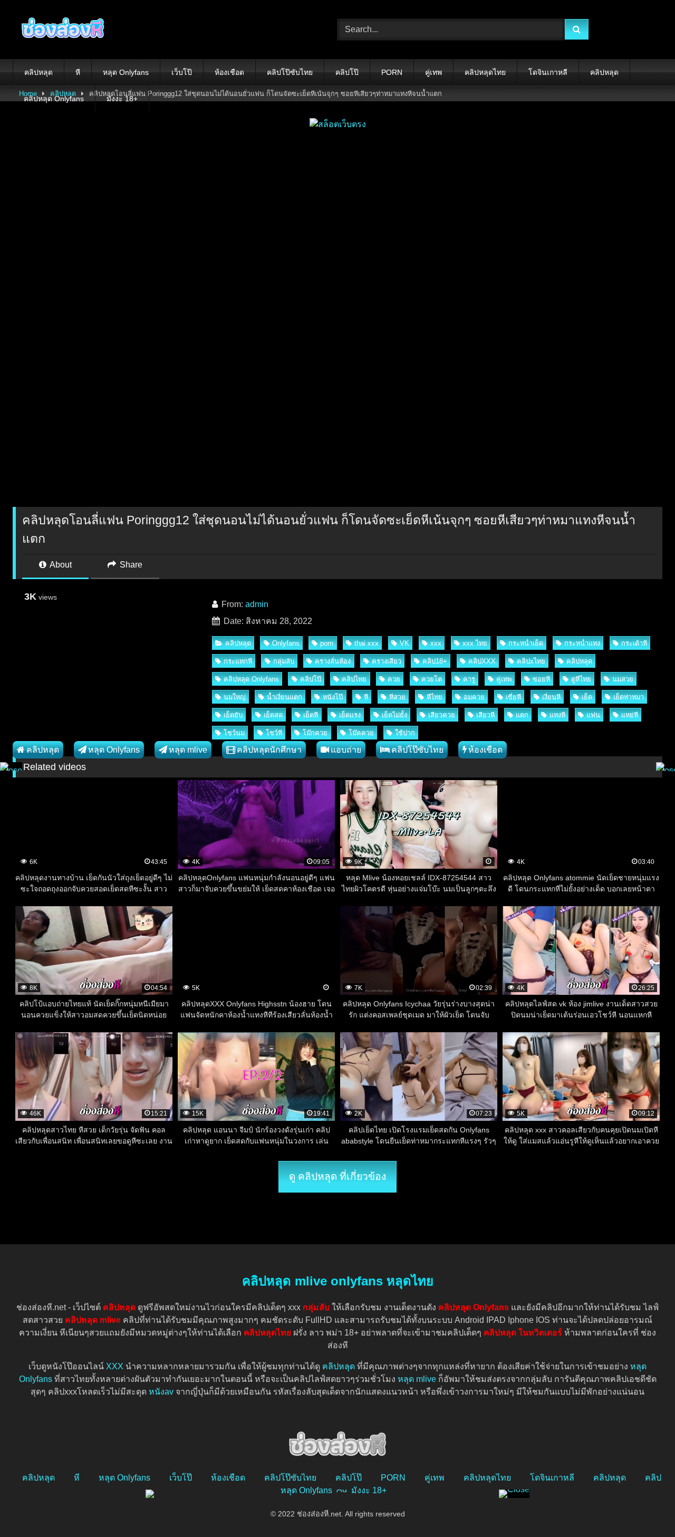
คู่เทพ (433, 72)
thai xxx (366, 643)
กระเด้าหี (634, 643)
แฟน (593, 715)
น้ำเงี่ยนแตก (284, 697)
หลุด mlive (188, 749)
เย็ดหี (310, 715)
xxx (435, 643)
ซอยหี (541, 679)
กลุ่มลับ (283, 661)
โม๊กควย (315, 733)
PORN (391, 72)
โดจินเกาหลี (547, 72)
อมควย (474, 697)
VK (404, 643)
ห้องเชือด (229, 72)
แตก (522, 715)
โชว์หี (274, 733)
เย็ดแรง (350, 715)
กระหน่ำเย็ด (525, 643)
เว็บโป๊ (181, 72)
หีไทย (434, 697)
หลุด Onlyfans (126, 72)
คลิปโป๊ (347, 72)
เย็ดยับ (233, 715)
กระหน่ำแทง (582, 643)
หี (77, 72)
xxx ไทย (474, 643)
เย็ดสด (273, 715)
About (60, 564)
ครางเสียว (386, 661)
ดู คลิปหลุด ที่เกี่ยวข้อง (337, 1176)
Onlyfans (286, 643)
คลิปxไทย (531, 661)
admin (256, 604)
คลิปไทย (354, 679)
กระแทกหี (238, 661)
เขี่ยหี (513, 697)
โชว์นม (234, 733)
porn (326, 643)
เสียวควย (441, 715)
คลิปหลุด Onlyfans (54, 98)
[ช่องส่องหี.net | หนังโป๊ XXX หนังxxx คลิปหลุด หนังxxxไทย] (60, 29)
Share (130, 564)
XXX (114, 1366)
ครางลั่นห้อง (333, 661)
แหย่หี (629, 715)
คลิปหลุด (38, 72)
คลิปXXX (482, 661)
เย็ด (587, 697)
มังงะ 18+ (122, 98)
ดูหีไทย (581, 679)
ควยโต (431, 679)
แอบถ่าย (346, 749)
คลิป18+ (434, 661)
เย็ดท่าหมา (628, 697)
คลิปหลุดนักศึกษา (269, 749)
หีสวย (397, 697)
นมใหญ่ (235, 697)
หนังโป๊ (333, 697)
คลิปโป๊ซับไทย (290, 72)
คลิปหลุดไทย (485, 72)
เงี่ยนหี (551, 697)
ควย (394, 679)
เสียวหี (485, 715)
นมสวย (622, 679)
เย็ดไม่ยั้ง (394, 715)
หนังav (161, 1391)
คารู (469, 679)
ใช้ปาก (405, 733)
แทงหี (557, 715)
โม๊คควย (361, 733)
